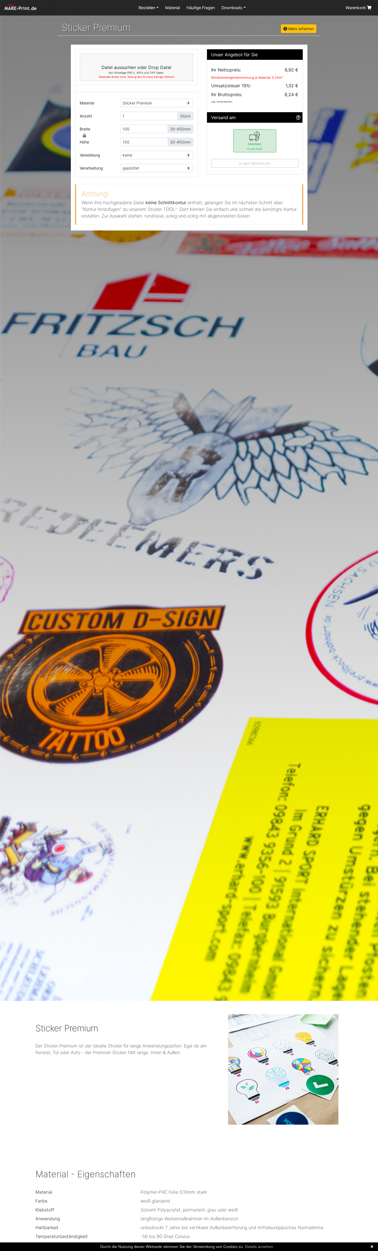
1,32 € (292, 85)
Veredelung (90, 155)
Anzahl (86, 116)
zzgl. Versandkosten (221, 101)
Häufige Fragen (201, 7)
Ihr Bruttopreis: (226, 94)
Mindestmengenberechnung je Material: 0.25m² (247, 78)
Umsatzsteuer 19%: (231, 85)
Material (172, 7)
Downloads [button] (231, 7)
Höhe (84, 142)
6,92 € (291, 70)
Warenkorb (356, 7)
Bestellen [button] (147, 7)
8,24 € (291, 94)
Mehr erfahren (300, 28)
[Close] (84, 135)
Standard (254, 146)
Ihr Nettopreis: (226, 70)
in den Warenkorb (255, 163)
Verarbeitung (91, 168)
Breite (85, 129)
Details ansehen (259, 1246)
